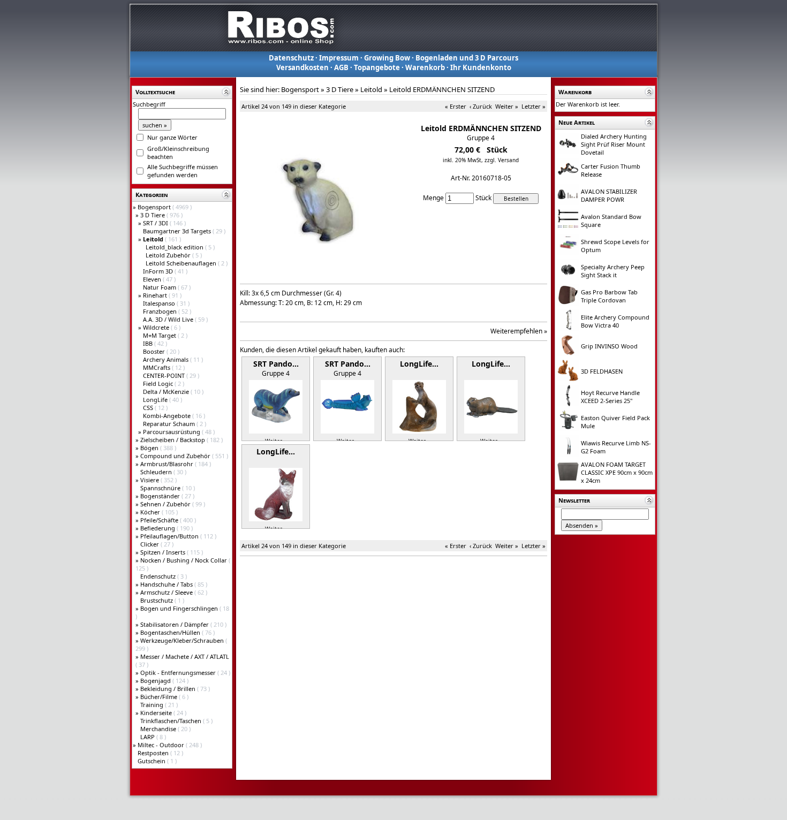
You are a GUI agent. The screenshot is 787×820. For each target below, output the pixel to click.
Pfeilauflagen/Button (170, 536)
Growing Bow (387, 58)
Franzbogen (160, 311)
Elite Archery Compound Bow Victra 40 (615, 321)
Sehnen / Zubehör (166, 504)
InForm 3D (159, 271)
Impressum (339, 58)
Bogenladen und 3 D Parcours (466, 58)
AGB (341, 67)
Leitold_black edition (175, 247)
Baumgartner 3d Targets (178, 231)
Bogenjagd (156, 681)
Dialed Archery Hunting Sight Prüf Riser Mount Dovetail (614, 144)
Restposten (154, 753)
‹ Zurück (481, 106)
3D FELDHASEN (602, 371)
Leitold (371, 89)
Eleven (153, 279)
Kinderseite (156, 713)
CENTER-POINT (164, 375)
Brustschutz (157, 600)
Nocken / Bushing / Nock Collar (184, 560)
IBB (148, 343)
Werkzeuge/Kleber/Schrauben (182, 640)
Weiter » (506, 106)
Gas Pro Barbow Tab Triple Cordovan (609, 296)
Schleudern (156, 472)
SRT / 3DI (156, 223)
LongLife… (419, 364)
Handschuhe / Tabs (167, 584)
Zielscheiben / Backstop (173, 440)
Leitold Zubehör (169, 255)
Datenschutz (291, 58)
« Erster (455, 106)
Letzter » (533, 106)
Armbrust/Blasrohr (167, 464)
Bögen (150, 448)
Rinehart (156, 295)
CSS (149, 408)
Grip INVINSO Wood (609, 346)
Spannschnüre (161, 488)
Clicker (150, 544)
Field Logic (159, 383)
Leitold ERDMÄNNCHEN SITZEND (442, 89)
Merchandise (159, 729)
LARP (148, 737)
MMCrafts (157, 367)
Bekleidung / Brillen (168, 689)
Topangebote (377, 67)
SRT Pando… (276, 364)
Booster (155, 351)
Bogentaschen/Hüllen (171, 632)
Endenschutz (158, 576)
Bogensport (155, 207)
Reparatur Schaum (169, 424)
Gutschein (152, 761)
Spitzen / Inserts (163, 552)
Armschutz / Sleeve (167, 592)
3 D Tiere (153, 215)
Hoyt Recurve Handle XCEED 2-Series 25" (610, 397)
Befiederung (158, 528)
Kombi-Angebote (167, 416)
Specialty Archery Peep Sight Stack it (613, 271)
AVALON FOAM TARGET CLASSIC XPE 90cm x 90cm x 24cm (617, 472)
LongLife (156, 400)
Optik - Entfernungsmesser (178, 673)
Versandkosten (302, 67)
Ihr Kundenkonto (480, 67)
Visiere (150, 480)
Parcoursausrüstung (172, 432)
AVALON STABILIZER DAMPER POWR (609, 195)
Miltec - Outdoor (162, 745)
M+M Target (160, 335)
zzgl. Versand (502, 160)
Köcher (151, 512)
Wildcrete (157, 327)
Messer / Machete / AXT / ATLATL (184, 656)
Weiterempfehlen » (518, 331)
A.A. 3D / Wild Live (169, 319)
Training (152, 705)
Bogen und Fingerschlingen (180, 608)
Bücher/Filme (159, 697)
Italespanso (160, 303)
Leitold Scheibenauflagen (182, 263)
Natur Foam (160, 287)
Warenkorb (425, 67)
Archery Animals (166, 359)
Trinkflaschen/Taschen (171, 721)
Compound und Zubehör (176, 456)
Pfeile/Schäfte (160, 520)
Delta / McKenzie (167, 392)
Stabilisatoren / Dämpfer (175, 624)
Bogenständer (160, 496)
